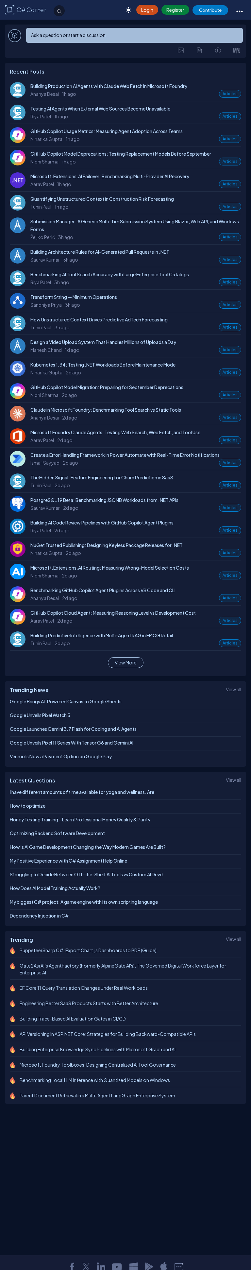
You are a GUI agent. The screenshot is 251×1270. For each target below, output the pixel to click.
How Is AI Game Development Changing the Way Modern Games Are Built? (88, 847)
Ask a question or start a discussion (68, 35)
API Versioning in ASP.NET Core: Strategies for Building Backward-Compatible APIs (108, 1034)
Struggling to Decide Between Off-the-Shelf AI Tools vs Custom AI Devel (86, 874)
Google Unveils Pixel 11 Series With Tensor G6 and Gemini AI (71, 743)
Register (175, 10)
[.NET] (19, 186)
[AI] (19, 577)
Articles (230, 93)
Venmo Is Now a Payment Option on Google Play (61, 756)
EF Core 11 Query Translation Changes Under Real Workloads (84, 988)
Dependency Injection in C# (39, 915)
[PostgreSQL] (19, 510)
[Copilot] (19, 141)
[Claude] (19, 419)
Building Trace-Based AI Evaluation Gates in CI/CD (73, 1018)
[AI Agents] (19, 96)
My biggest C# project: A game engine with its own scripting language (84, 902)
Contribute (210, 10)
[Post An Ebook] (237, 50)
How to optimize (27, 806)
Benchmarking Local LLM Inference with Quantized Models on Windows (95, 1080)
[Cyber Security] (19, 555)
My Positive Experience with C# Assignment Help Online (68, 861)
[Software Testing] (19, 532)
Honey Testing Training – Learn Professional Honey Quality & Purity (80, 819)
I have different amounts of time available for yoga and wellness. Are (82, 792)
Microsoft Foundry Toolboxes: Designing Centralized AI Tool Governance (98, 1065)
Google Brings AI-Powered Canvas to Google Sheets (66, 701)
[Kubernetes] (19, 374)
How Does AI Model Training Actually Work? (55, 888)
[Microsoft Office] (19, 442)
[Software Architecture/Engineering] (19, 231)
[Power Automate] (19, 465)
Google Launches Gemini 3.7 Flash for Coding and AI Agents (73, 729)
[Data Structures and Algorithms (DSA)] (19, 307)
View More (126, 662)
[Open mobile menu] (239, 11)
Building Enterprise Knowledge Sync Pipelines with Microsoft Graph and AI (98, 1049)
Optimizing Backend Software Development (57, 833)
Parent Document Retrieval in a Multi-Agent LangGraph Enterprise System (97, 1095)
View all (233, 689)
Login (147, 10)
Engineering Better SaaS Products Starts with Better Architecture (89, 1003)
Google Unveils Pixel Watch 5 (40, 715)
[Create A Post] (181, 50)
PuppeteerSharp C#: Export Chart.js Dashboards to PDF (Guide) (88, 950)
